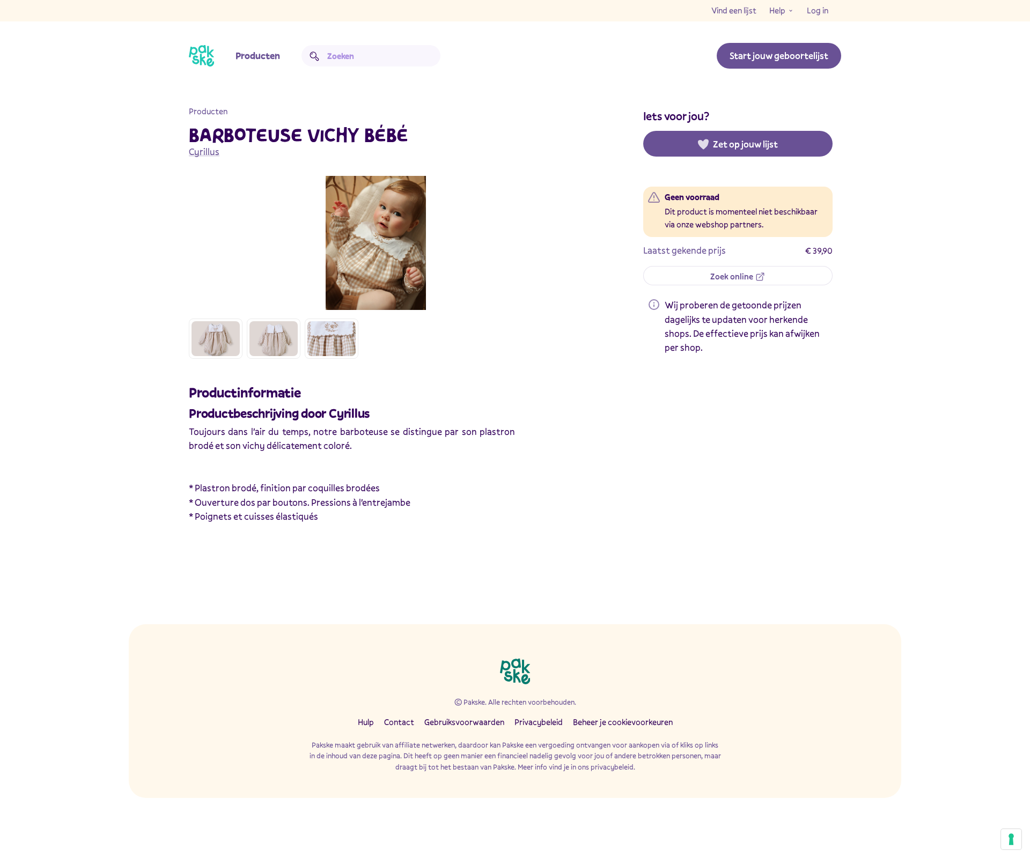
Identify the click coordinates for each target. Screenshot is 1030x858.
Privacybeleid (538, 721)
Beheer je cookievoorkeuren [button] (623, 721)
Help (777, 10)
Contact (399, 721)
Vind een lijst (733, 10)
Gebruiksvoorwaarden (464, 721)
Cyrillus (204, 151)
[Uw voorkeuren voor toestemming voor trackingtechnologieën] (1011, 839)
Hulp (366, 721)
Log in (817, 10)
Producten (258, 55)
